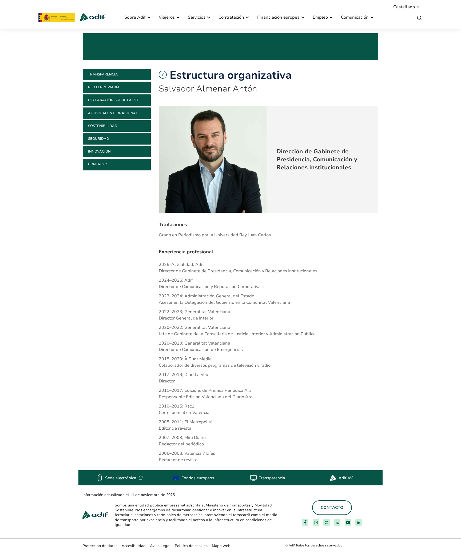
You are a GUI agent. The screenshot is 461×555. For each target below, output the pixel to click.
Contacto (97, 164)
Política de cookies (191, 545)
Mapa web (221, 545)
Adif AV (346, 478)
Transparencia (103, 74)
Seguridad (98, 138)
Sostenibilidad (102, 125)
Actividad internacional (113, 113)
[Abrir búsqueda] (419, 18)
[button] (163, 75)
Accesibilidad (134, 545)
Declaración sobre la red (114, 100)
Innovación (99, 151)
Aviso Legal (160, 545)
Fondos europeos (197, 478)
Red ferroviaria (104, 87)
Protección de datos (99, 545)
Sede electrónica (124, 478)
